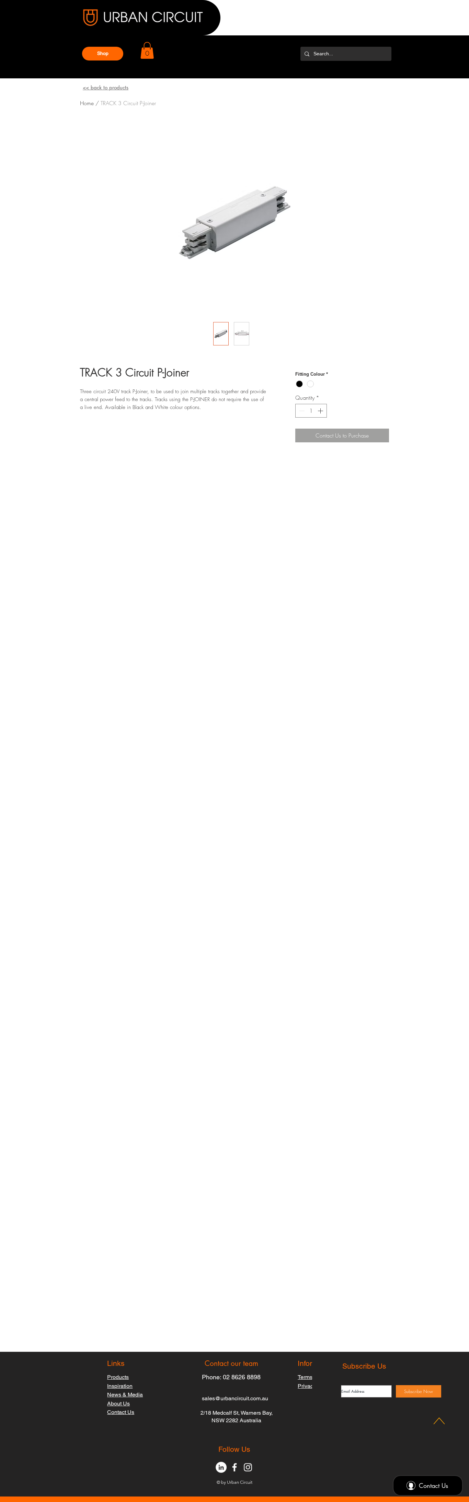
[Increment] (321, 410)
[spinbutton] (311, 410)
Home (87, 103)
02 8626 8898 (242, 1377)
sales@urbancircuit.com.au (235, 1398)
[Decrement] (301, 410)
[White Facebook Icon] (234, 1467)
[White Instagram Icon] (247, 1467)
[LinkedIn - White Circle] (221, 1467)
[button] (102, 53)
